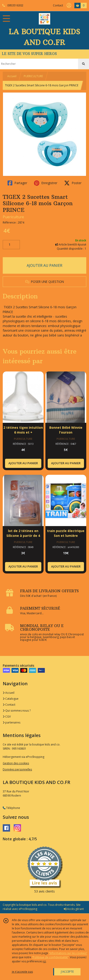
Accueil (11, 76)
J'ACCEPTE (67, 972)
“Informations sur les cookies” (68, 953)
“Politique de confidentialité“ (50, 957)
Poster (76, 183)
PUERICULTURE (33, 76)
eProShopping (28, 909)
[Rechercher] (83, 64)
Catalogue (11, 699)
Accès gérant (75, 909)
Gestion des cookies (16, 763)
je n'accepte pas (22, 972)
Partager (20, 183)
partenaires (12, 722)
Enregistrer (48, 183)
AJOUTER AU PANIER (44, 265)
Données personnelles (17, 769)
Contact (58, 5)
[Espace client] (68, 5)
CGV (8, 716)
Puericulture (13, 216)
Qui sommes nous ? (18, 710)
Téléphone (12, 808)
